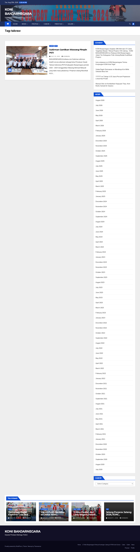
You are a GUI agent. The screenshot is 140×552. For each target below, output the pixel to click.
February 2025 (101, 191)
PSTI (56, 45)
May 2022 (99, 358)
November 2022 (101, 328)
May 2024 (99, 237)
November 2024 (101, 206)
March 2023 (100, 307)
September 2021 (101, 399)
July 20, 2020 (55, 56)
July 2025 (99, 166)
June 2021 (99, 414)
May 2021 (99, 419)
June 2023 (99, 292)
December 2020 (101, 444)
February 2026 (101, 130)
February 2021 (101, 434)
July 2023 (99, 287)
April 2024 (99, 242)
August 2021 (100, 404)
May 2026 (99, 115)
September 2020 (101, 459)
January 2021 (100, 439)
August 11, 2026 (48, 518)
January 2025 (100, 196)
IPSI (75, 509)
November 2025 (101, 146)
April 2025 (99, 181)
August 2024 (100, 222)
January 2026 (100, 136)
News (24, 24)
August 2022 (100, 343)
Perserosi (44, 509)
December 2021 (101, 383)
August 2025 (100, 161)
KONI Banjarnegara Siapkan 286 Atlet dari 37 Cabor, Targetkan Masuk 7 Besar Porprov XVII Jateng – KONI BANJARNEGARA (114, 51)
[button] (130, 24)
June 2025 (99, 171)
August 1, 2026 (113, 518)
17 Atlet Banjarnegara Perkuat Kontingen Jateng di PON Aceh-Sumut (101, 544)
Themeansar (37, 546)
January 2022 (100, 378)
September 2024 (101, 216)
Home (15, 24)
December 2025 (101, 141)
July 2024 (99, 227)
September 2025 (101, 156)
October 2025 (100, 151)
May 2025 (99, 176)
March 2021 (100, 429)
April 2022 (99, 363)
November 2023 (101, 267)
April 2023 (99, 302)
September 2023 (101, 277)
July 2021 (99, 409)
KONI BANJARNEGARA (22, 531)
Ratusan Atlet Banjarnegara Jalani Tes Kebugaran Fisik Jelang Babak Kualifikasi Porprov (114, 55)
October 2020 (100, 454)
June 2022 (99, 353)
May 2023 (99, 297)
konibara (66, 56)
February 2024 (101, 252)
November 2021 (101, 388)
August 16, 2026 (15, 518)
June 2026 (99, 110)
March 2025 (100, 186)
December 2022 (101, 323)
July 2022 (99, 348)
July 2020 (99, 469)
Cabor (47, 24)
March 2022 (100, 368)
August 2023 (100, 282)
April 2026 (99, 120)
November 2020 (101, 449)
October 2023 (100, 272)
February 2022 (101, 373)
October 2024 (100, 211)
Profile (35, 24)
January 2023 (100, 318)
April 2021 (99, 424)
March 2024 (100, 247)
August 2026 (100, 100)
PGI (107, 509)
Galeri (71, 24)
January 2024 (100, 257)
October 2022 (100, 333)
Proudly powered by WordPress (13, 546)
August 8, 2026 (80, 518)
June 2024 (99, 232)
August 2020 (100, 464)
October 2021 (100, 393)
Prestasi (59, 24)
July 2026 (99, 105)
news (10, 509)
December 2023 (101, 262)
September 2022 (101, 338)
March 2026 (100, 125)
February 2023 (101, 313)
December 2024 (101, 201)
